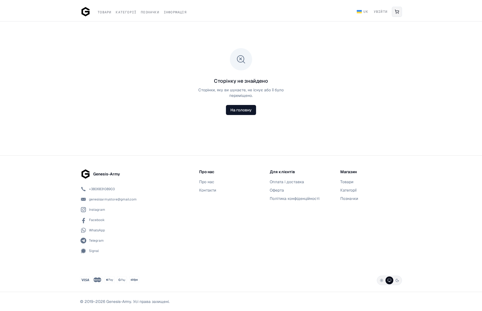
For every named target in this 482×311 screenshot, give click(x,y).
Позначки (150, 12)
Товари (104, 12)
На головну (241, 109)
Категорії (126, 12)
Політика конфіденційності (294, 198)
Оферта (277, 190)
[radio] (381, 280)
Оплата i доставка (287, 181)
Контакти (207, 190)
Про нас (206, 181)
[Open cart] (397, 12)
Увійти (380, 11)
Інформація (175, 12)
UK (365, 11)
